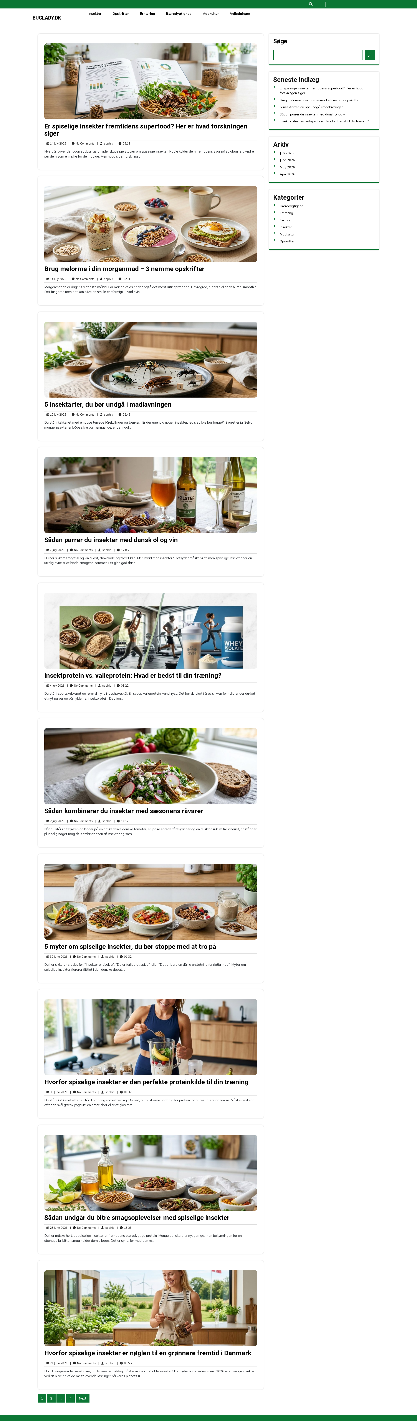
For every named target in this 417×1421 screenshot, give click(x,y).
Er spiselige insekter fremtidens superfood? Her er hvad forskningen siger (145, 129)
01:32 (124, 956)
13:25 (124, 1227)
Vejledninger (240, 14)
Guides (285, 220)
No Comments (81, 143)
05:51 (123, 279)
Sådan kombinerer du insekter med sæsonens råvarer (123, 811)
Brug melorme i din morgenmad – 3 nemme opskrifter (124, 269)
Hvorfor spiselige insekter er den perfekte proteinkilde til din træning (146, 1082)
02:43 (123, 414)
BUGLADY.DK (47, 18)
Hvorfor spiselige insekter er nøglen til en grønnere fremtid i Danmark (147, 1353)
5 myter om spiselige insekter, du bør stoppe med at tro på (130, 946)
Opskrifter (121, 14)
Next (82, 1398)
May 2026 (287, 167)
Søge (280, 41)
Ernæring (147, 14)
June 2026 (287, 160)
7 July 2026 (57, 550)
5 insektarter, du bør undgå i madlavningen (108, 404)
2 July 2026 (57, 821)
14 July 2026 (57, 143)
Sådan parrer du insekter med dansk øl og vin (111, 540)
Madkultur (210, 14)
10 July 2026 (57, 415)
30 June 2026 (58, 957)
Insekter (95, 14)
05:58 (124, 1363)
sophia (105, 143)
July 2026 (287, 153)
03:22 (121, 685)
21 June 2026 (58, 1363)
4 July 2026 (57, 686)
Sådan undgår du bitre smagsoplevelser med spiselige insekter (137, 1217)
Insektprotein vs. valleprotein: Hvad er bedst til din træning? (132, 675)
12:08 (121, 550)
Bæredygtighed (179, 14)
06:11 (123, 143)
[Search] (370, 55)
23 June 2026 (58, 1228)
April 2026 (287, 174)
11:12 (121, 821)
